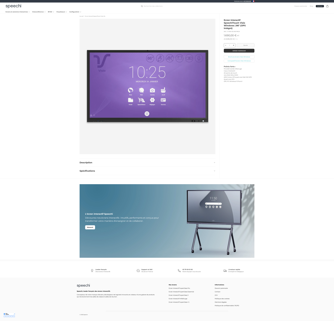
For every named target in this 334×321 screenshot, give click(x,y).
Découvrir (90, 227)
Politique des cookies (222, 298)
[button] (327, 6)
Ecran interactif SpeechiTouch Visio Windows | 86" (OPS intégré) (95, 16)
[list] (148, 87)
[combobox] (214, 6)
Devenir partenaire (221, 288)
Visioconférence (38, 12)
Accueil (81, 16)
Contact (217, 292)
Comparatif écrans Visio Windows (239, 61)
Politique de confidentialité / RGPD (227, 305)
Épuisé (245, 45)
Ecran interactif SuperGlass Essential (181, 292)
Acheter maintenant (239, 50)
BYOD (50, 12)
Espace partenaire (300, 6)
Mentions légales (221, 302)
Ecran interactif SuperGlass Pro (179, 288)
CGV (216, 295)
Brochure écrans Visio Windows (239, 57)
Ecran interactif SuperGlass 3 (178, 295)
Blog (311, 6)
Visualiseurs (60, 12)
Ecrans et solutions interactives (17, 12)
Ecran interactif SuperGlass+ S (179, 302)
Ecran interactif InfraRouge (178, 298)
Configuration (74, 12)
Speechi (86, 314)
